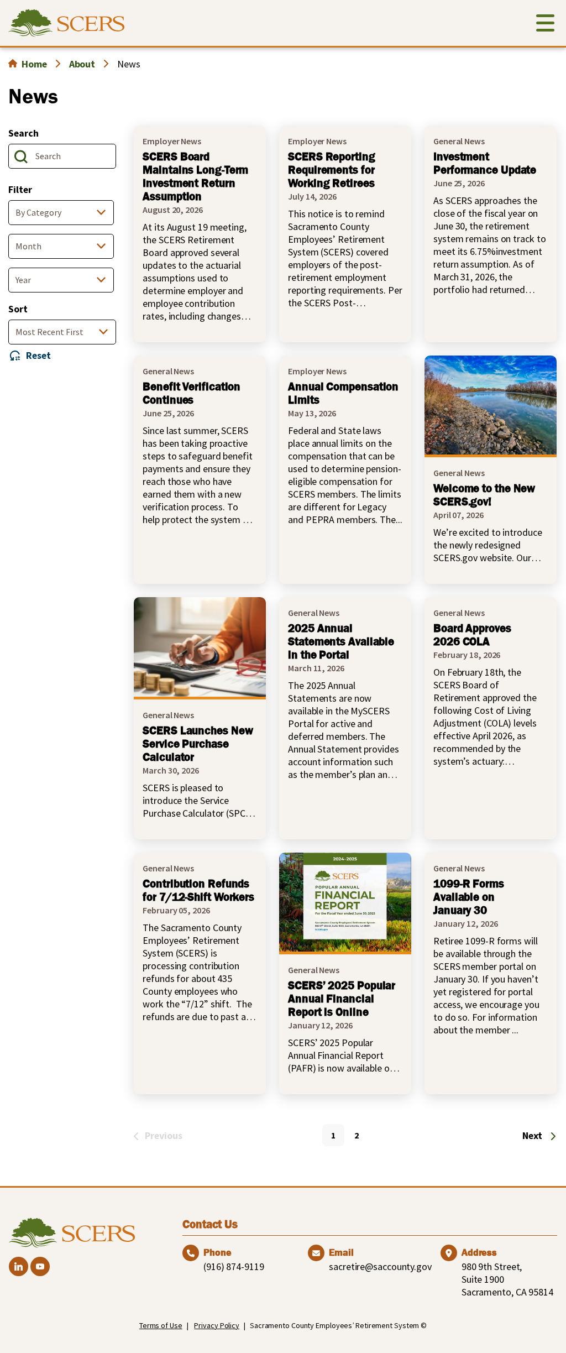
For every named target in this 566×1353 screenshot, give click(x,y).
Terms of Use (160, 1325)
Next (532, 1135)
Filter (20, 189)
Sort (18, 308)
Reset (38, 355)
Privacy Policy (216, 1325)
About (82, 64)
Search (23, 133)
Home (34, 64)
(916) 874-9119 (233, 1266)
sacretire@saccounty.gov (380, 1266)
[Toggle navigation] (545, 25)
